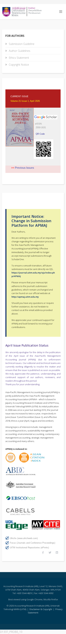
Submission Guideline (21, 44)
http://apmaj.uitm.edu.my (25, 296)
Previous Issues (24, 167)
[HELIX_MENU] (60, 11)
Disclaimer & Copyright (41, 609)
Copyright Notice (18, 64)
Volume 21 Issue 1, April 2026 (25, 101)
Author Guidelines (19, 51)
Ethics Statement (18, 58)
